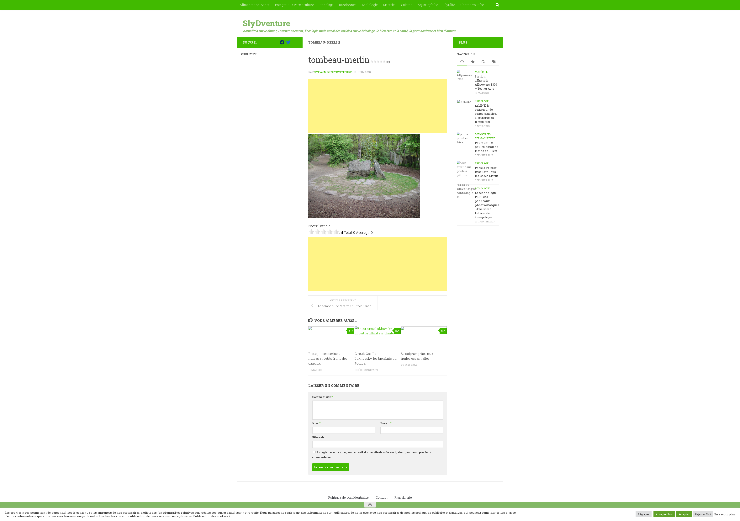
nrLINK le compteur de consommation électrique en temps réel (486, 114)
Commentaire (322, 397)
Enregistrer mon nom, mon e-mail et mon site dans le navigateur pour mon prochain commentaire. (372, 454)
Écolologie (370, 5)
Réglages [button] (643, 514)
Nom (316, 423)
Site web (318, 437)
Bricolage (326, 5)
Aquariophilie (428, 5)
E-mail (385, 423)
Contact (382, 497)
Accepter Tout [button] (664, 514)
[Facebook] (282, 42)
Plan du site (403, 497)
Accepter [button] (684, 514)
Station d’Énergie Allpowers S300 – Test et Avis (486, 82)
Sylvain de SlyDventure (333, 72)
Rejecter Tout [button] (703, 514)
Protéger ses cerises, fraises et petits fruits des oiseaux (327, 358)
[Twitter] (288, 42)
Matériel (389, 5)
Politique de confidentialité (348, 497)
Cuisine (406, 5)
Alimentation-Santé (255, 5)
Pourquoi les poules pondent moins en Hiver (486, 147)
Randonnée (348, 5)
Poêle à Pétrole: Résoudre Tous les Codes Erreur (486, 172)
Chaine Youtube (472, 5)
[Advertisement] (377, 106)
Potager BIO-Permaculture (294, 5)
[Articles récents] (462, 62)
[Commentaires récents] (483, 62)
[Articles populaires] (472, 62)
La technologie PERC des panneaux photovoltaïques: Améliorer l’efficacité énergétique (487, 205)
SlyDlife (449, 5)
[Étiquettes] (494, 62)
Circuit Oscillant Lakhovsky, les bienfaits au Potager (376, 358)
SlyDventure (266, 23)
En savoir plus (724, 514)
